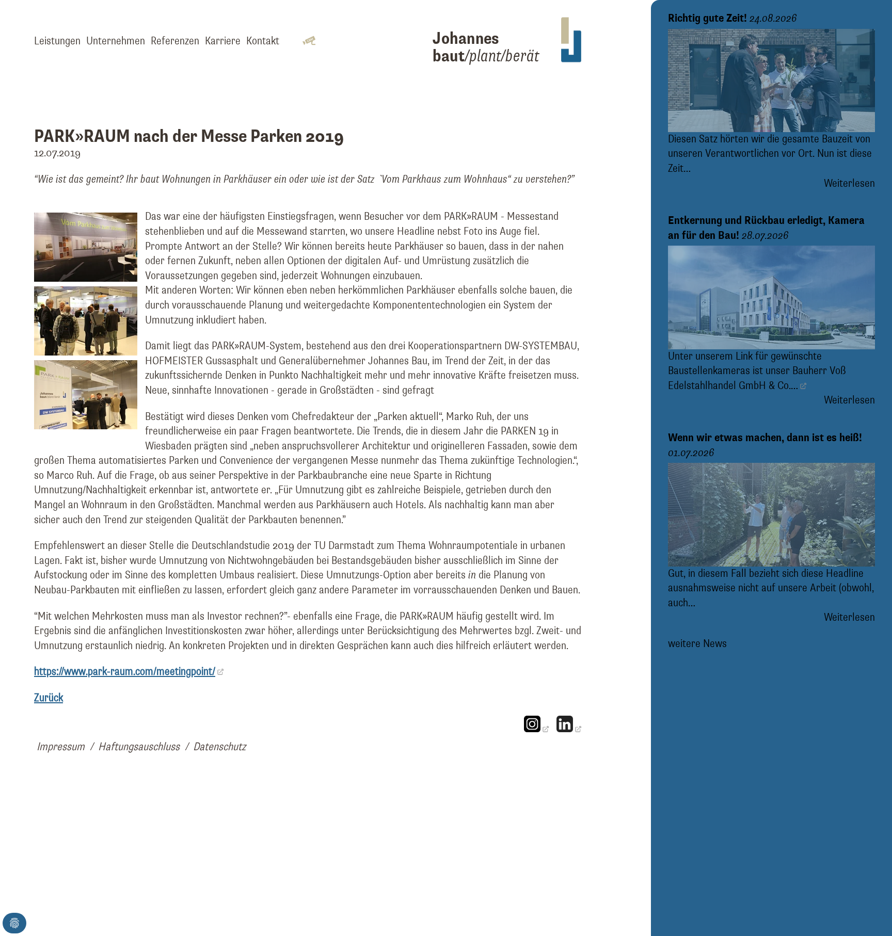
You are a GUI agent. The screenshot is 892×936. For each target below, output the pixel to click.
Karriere (223, 41)
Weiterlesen (849, 183)
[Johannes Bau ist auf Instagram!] (536, 729)
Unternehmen (115, 41)
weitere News (697, 644)
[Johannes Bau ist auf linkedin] (568, 729)
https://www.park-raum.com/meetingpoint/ (124, 671)
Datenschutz (219, 747)
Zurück (48, 698)
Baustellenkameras (709, 371)
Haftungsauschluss (139, 747)
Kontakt (262, 41)
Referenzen (175, 41)
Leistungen (57, 41)
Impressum (61, 747)
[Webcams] (308, 41)
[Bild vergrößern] (85, 278)
